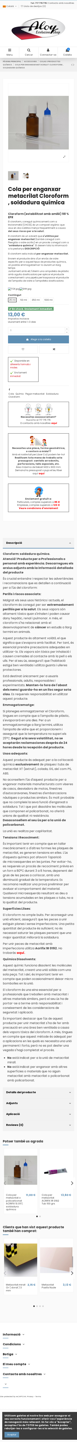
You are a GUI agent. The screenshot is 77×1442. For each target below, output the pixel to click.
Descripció (14, 543)
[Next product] (73, 64)
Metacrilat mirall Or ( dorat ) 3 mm (15, 1287)
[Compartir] (9, 389)
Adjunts (12, 1103)
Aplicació (13, 1114)
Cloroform (14, 396)
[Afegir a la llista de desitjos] (23, 349)
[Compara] (21, 1190)
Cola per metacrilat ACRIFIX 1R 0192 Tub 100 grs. (50, 1199)
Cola (11, 393)
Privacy (30, 1396)
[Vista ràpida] (25, 1190)
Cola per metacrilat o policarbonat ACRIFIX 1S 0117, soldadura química (14, 1202)
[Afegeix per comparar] (54, 349)
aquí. (21, 953)
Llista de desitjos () (34, 6)
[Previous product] (72, 64)
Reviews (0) (14, 1125)
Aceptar (11, 1434)
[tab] (38, 543)
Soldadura (52, 393)
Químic (20, 393)
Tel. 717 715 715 (38, 3)
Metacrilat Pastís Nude (49, 1286)
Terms (38, 1396)
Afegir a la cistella (41, 339)
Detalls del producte (21, 1092)
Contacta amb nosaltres (61, 3)
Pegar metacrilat (34, 393)
